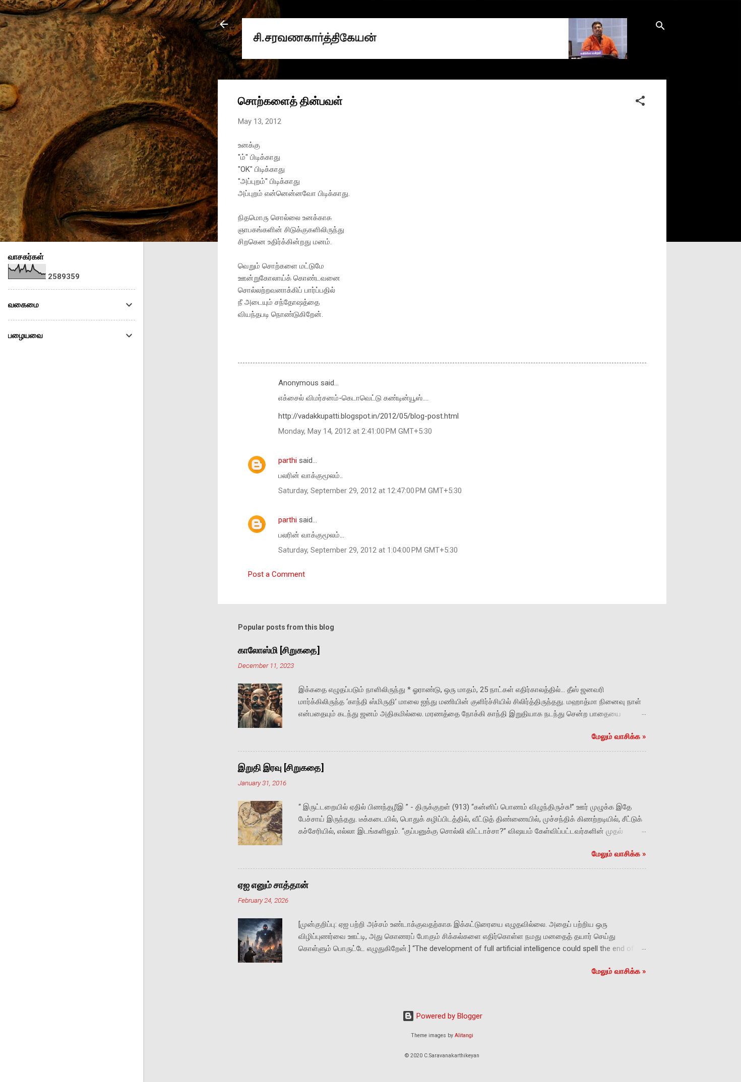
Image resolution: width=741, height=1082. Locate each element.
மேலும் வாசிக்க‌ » (619, 736)
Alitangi (464, 1035)
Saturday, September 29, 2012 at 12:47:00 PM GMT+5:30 (370, 490)
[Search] (660, 27)
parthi (287, 460)
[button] (640, 102)
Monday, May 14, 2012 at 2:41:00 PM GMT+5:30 (355, 431)
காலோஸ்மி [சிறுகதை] (279, 650)
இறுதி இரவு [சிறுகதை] (281, 767)
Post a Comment (276, 574)
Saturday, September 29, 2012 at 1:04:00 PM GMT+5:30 (368, 550)
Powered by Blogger (448, 1016)
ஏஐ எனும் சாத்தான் (273, 885)
